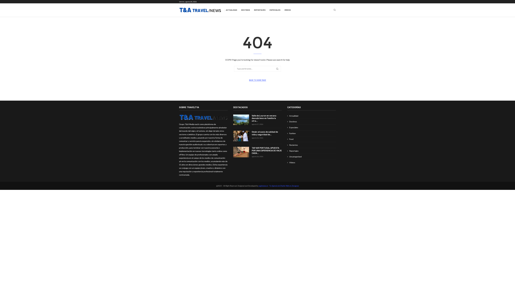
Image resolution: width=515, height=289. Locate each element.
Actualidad (231, 10)
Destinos (245, 10)
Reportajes (260, 10)
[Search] (334, 10)
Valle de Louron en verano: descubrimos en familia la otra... (264, 118)
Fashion (292, 133)
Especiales (275, 10)
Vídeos (287, 10)
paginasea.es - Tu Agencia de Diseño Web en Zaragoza (279, 186)
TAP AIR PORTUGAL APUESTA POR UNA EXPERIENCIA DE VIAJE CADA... (267, 150)
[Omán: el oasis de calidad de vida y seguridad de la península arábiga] (241, 136)
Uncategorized (295, 156)
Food (291, 139)
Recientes (293, 145)
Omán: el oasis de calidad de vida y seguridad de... (265, 133)
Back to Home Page (257, 80)
